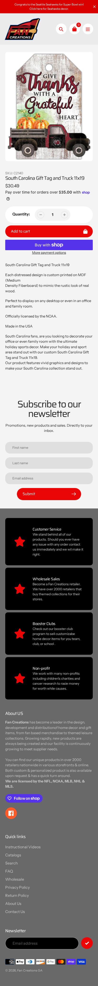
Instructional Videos (23, 846)
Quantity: (21, 214)
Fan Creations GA (29, 970)
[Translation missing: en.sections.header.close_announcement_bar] (94, 6)
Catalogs (13, 855)
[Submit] (87, 943)
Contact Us (15, 911)
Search (11, 863)
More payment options (49, 252)
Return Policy (17, 895)
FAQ (9, 871)
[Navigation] (88, 29)
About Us (13, 903)
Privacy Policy (17, 887)
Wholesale (14, 879)
